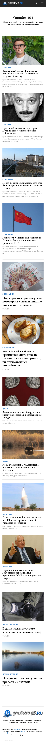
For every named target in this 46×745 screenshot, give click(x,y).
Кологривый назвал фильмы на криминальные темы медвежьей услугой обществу (20, 73)
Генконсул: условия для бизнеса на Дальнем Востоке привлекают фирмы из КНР (21, 240)
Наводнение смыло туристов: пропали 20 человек (22, 680)
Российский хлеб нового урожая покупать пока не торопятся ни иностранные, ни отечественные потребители (21, 358)
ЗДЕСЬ (23, 731)
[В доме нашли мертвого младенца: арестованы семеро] (23, 606)
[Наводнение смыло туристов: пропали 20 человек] (23, 656)
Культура (6, 68)
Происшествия (10, 624)
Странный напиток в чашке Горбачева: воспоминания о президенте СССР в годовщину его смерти (21, 574)
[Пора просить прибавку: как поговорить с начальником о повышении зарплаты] (23, 276)
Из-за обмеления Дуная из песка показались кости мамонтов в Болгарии (20, 467)
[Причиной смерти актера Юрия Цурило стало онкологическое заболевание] (23, 107)
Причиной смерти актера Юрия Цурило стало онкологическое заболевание (19, 130)
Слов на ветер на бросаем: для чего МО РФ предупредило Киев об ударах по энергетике (21, 520)
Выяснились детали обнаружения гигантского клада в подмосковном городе (21, 414)
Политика (7, 514)
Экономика (7, 179)
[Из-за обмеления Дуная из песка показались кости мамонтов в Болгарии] (23, 444)
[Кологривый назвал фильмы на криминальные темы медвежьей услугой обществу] (23, 50)
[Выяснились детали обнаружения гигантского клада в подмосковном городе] (23, 391)
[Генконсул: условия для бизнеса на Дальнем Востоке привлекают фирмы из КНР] (23, 217)
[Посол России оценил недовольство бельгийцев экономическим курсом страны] (23, 162)
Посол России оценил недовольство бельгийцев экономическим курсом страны (22, 185)
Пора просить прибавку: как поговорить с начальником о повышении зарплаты (22, 301)
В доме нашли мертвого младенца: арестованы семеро (22, 630)
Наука (5, 409)
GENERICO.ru (18, 729)
